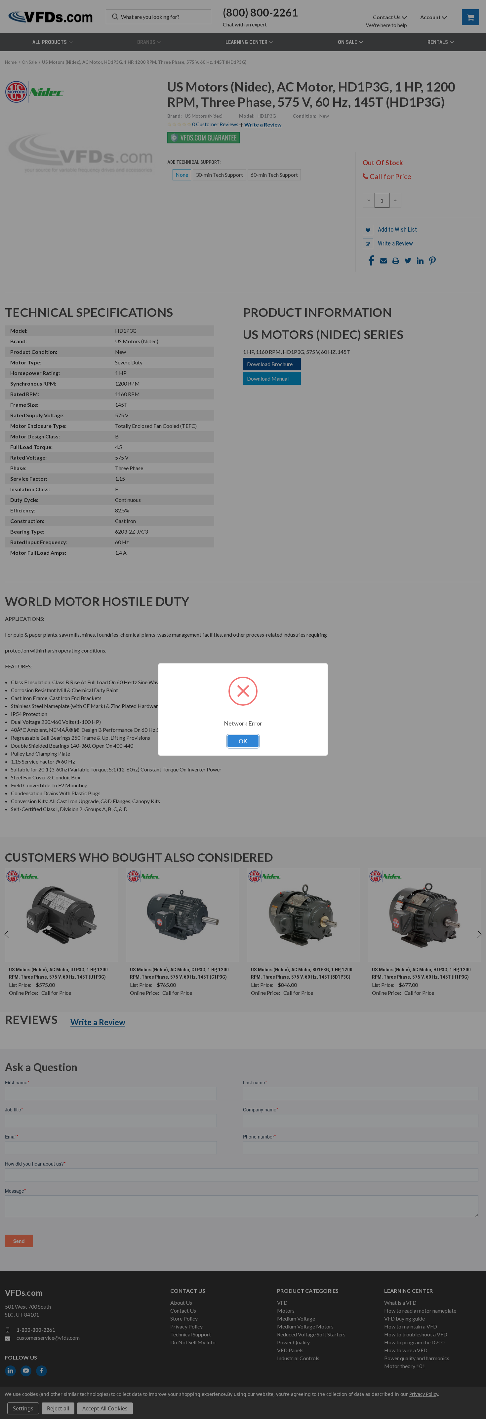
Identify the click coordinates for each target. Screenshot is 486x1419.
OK (243, 741)
